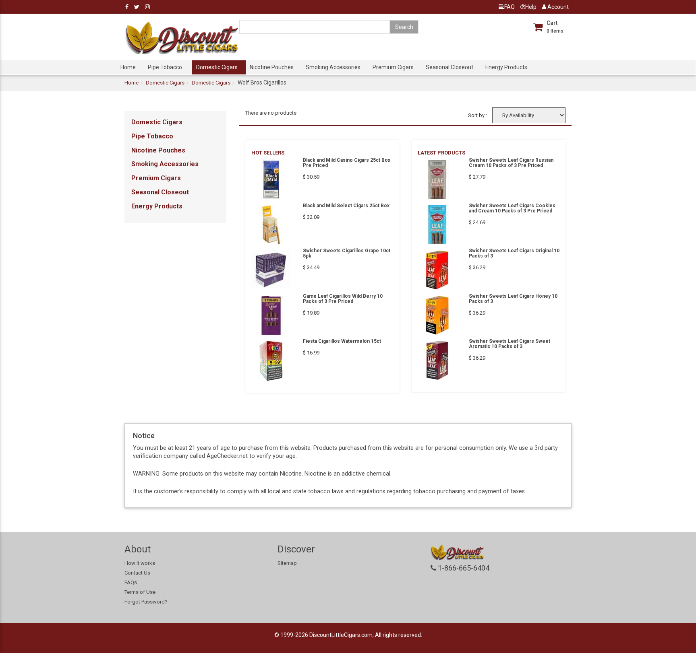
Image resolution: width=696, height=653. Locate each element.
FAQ (509, 7)
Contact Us (137, 573)
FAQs (130, 582)
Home (128, 67)
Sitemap (287, 563)
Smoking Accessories (333, 67)
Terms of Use (139, 592)
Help (530, 7)
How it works (139, 563)
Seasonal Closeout (449, 67)
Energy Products (506, 67)
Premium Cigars (393, 67)
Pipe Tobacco (165, 67)
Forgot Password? (146, 602)
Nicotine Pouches (272, 67)
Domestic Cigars (217, 67)
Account (557, 7)
